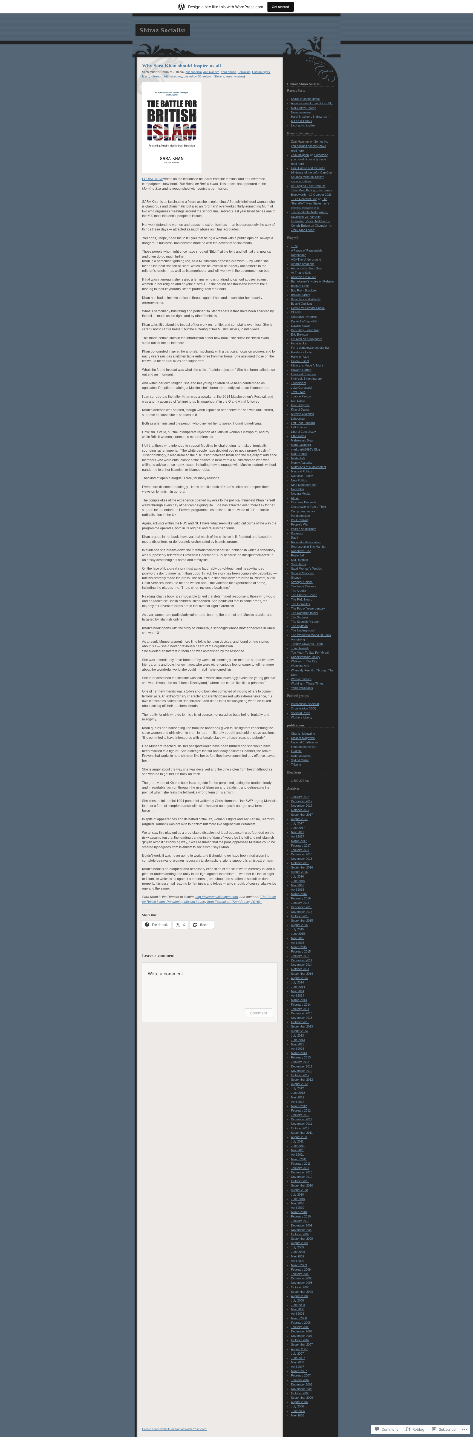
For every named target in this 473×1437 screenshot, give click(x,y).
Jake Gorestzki (301, 387)
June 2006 (298, 1411)
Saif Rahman (299, 559)
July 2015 (297, 929)
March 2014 (299, 1000)
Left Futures (299, 427)
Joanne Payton (301, 396)
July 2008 (297, 1300)
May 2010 (297, 1203)
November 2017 (301, 805)
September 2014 (302, 973)
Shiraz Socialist (163, 30)
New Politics (299, 480)
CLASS (296, 312)
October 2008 (300, 1287)
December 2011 (301, 1119)
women (239, 76)
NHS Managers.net (303, 484)
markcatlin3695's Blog (305, 449)
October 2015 (300, 916)
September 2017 (302, 814)
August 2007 (299, 1349)
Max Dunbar (299, 453)
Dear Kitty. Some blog (305, 330)
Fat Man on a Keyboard (306, 339)
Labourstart (298, 418)
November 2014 (301, 964)
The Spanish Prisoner (305, 621)
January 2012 (300, 1114)
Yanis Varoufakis (302, 687)
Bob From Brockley (304, 290)
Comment (258, 1013)
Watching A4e (300, 665)
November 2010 (301, 1176)
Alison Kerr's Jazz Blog (306, 268)
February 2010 (301, 1216)
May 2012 (297, 1097)
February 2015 (301, 951)
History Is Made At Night (307, 365)
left (166, 76)
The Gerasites (300, 604)
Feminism (244, 72)
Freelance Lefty (301, 352)
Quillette (296, 751)
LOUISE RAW (152, 179)
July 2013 (297, 1035)
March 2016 (299, 894)
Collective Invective (304, 316)
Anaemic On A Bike (303, 277)
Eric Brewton (299, 334)
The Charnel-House (304, 595)
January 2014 (300, 1009)
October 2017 (300, 810)
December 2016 (301, 854)
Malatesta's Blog (302, 440)
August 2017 (299, 819)
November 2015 (301, 911)
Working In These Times (307, 683)
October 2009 (300, 1234)
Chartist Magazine (303, 733)
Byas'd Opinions (302, 303)
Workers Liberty (301, 717)
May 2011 (297, 1150)
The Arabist (298, 590)
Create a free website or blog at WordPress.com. (174, 1429)
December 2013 (301, 1013)
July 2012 (297, 1088)
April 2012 (297, 1101)
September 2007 (302, 1344)
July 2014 (297, 982)
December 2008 (301, 1278)
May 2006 (297, 1415)
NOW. (295, 498)
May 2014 (297, 991)
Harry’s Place (300, 356)
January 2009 (300, 1274)
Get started (280, 7)
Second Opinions (302, 573)
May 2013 (297, 1044)
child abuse (228, 72)
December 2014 (301, 960)
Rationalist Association (306, 542)
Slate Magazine (301, 755)
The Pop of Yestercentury (308, 608)
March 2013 (299, 1053)
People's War (299, 524)
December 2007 (301, 1331)
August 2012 (299, 1084)
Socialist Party (300, 713)
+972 (294, 246)
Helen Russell (300, 361)
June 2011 (298, 1145)
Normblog (297, 489)
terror (229, 76)
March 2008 (299, 1318)
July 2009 (297, 1247)
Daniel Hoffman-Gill (303, 321)
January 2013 (300, 1061)
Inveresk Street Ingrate (306, 378)
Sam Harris (298, 564)
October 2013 (300, 1022)
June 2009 (298, 1251)
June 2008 (298, 1304)
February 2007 (301, 1375)
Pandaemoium (300, 515)
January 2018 (300, 796)
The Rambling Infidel (304, 612)
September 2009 (302, 1238)
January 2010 (300, 1220)
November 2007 (301, 1335)
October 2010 (300, 1181)
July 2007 (297, 1353)
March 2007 (299, 1371)
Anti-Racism (211, 72)
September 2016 (302, 867)
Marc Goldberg (301, 444)
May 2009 (297, 1256)
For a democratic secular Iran (310, 347)
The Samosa (299, 617)
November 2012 (301, 1070)
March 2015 (299, 947)
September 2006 (302, 1397)
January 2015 (300, 955)
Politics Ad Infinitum (303, 528)
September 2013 (302, 1026)
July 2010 (297, 1194)
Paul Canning (299, 520)
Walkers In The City (304, 661)
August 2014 (299, 978)
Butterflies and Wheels (306, 299)
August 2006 (299, 1402)
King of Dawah (300, 409)
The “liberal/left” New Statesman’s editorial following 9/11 (310, 203)
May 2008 (297, 1309)
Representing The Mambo (308, 546)
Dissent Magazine (303, 738)
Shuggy (296, 577)
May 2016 (297, 885)
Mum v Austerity (301, 462)
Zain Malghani (300, 155)
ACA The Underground (306, 259)
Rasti (294, 537)
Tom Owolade (300, 648)
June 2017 (298, 827)
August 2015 (299, 925)
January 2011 (300, 1168)
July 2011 (297, 1141)
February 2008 (301, 1322)
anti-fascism (194, 72)
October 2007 (300, 1340)
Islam (145, 76)
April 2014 (297, 995)
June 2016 (298, 880)
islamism (156, 76)
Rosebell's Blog (301, 551)
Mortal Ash (298, 458)
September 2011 (302, 1132)
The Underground (303, 630)
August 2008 (299, 1296)
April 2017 (297, 836)
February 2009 (301, 1269)
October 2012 (300, 1075)
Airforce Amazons (303, 264)
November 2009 (301, 1229)
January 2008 (300, 1327)
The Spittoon (299, 626)
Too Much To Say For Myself (310, 652)
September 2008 (302, 1291)
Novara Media (300, 493)
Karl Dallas (298, 400)
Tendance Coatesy (303, 586)
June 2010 (298, 1199)
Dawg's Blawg (300, 325)
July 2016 (297, 876)
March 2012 (299, 1106)
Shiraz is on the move (305, 98)
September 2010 (302, 1185)
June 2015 (298, 933)
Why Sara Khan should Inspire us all (181, 65)
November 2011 (301, 1123)
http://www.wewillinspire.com (216, 897)
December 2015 (301, 907)
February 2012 (301, 1110)
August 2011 (299, 1137)
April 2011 (297, 1154)
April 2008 (297, 1313)
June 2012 (298, 1092)
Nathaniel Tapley (302, 475)
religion (207, 76)
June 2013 (298, 1039)
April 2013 (297, 1048)
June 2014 (298, 986)
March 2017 (299, 840)
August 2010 (299, 1189)
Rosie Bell (297, 555)
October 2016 (300, 863)
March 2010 (299, 1212)
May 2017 (297, 832)
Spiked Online (300, 760)
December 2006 (301, 1384)
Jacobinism (298, 383)
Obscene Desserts (303, 502)
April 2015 (297, 942)
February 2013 (301, 1057)
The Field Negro (301, 599)
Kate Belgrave (300, 405)
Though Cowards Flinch (307, 643)
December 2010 (301, 1172)
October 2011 (300, 1128)
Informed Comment (303, 374)
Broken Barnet (300, 294)
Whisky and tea (301, 679)
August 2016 (299, 871)
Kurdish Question (302, 413)
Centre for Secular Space (308, 308)
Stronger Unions (302, 582)
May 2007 (297, 1362)
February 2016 (301, 898)
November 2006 (301, 1388)
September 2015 (302, 920)
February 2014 (301, 1004)
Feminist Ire (299, 343)
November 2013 (301, 1017)
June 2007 (298, 1358)
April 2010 (297, 1207)
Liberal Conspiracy (303, 431)
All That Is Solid (301, 272)
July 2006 (297, 1406)
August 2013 (299, 1030)
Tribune (296, 764)
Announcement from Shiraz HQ (312, 103)
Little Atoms (298, 436)
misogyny (175, 76)
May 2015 (297, 938)
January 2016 (300, 902)
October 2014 (300, 969)
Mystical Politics (301, 471)
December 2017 (301, 801)
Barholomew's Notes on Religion (312, 281)
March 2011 (299, 1159)
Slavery (219, 76)
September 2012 (302, 1079)
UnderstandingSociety (305, 657)
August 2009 (299, 1243)
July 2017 (297, 823)
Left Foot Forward (303, 423)
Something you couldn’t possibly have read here (309, 146)
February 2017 (301, 845)
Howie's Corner (301, 369)
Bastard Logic (300, 285)
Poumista (297, 533)
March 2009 (299, 1265)
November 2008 (301, 1282)
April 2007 (297, 1366)
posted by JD (192, 76)
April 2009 (297, 1260)
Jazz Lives (298, 392)
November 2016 (301, 858)
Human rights (261, 72)
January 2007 (300, 1380)
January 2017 (300, 850)
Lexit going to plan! (303, 125)
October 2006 (300, 1393)
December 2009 (301, 1225)
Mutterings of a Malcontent (308, 467)
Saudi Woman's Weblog (306, 568)
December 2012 (301, 1066)
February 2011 (300, 1163)
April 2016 (297, 889)
